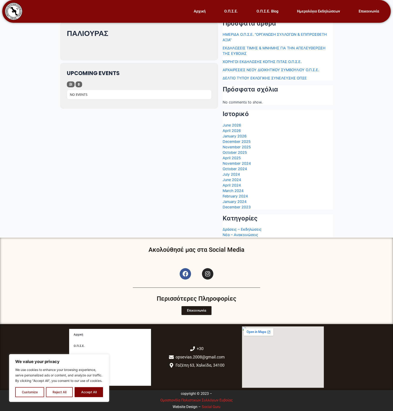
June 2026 (232, 125)
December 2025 (237, 141)
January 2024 (235, 201)
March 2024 (233, 190)
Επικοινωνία (369, 11)
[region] (59, 378)
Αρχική (200, 11)
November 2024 (237, 163)
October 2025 (235, 152)
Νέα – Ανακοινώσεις (240, 234)
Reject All (59, 392)
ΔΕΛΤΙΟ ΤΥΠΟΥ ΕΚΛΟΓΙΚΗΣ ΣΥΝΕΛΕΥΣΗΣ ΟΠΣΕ (265, 78)
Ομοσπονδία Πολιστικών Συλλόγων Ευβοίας (196, 400)
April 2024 (232, 185)
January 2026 (235, 136)
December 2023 (237, 207)
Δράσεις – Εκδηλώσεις (242, 229)
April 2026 (232, 130)
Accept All (89, 392)
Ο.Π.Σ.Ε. (231, 11)
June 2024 (232, 179)
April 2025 (232, 158)
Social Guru (211, 407)
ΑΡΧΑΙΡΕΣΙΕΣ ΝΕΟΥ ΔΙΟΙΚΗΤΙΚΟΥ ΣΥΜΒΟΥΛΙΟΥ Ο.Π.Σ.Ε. (271, 70)
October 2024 (235, 168)
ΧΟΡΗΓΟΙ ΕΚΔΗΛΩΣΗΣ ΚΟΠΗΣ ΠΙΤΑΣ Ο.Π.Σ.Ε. (262, 61)
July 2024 (231, 174)
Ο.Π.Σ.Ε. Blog (267, 11)
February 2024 (235, 196)
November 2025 (237, 147)
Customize (30, 392)
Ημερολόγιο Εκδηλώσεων (318, 11)
